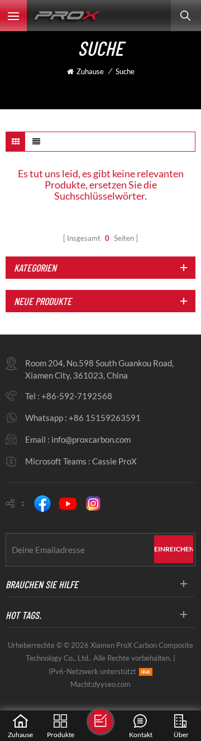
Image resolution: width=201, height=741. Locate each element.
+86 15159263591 (105, 418)
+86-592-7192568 (76, 396)
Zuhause (90, 71)
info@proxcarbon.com (91, 439)
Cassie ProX (114, 461)
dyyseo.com (112, 684)
